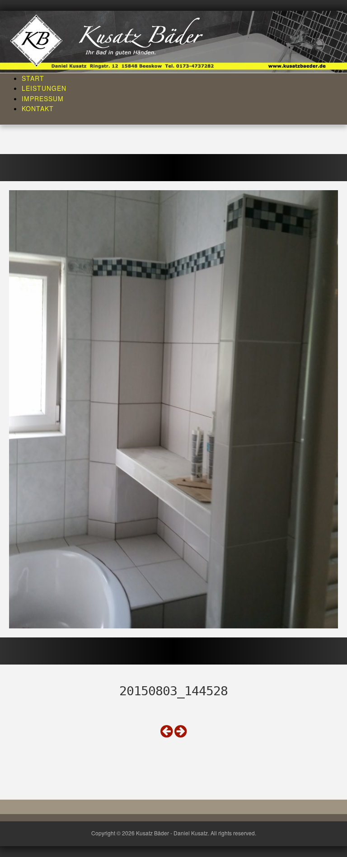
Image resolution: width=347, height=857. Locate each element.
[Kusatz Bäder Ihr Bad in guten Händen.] (173, 40)
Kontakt (38, 108)
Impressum (43, 98)
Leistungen (44, 88)
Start (33, 78)
